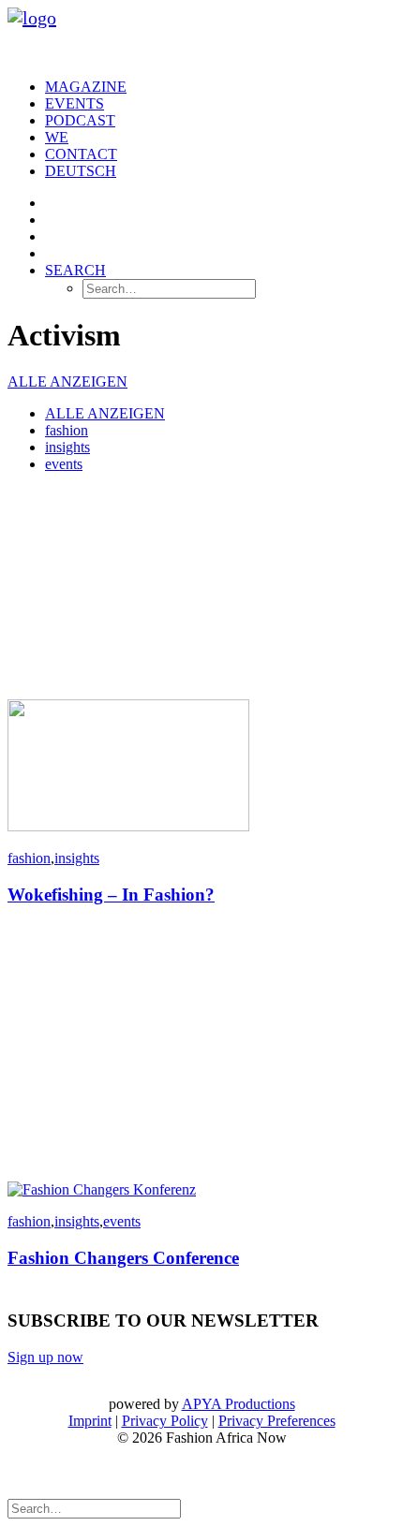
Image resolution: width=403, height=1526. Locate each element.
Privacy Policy (165, 1421)
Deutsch (80, 171)
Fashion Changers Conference (123, 1258)
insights (67, 447)
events (63, 464)
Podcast (80, 120)
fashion (66, 430)
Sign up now (45, 1357)
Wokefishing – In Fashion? (111, 894)
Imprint (90, 1421)
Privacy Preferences (277, 1421)
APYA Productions (238, 1404)
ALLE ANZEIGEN (67, 381)
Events (74, 103)
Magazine (86, 87)
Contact (81, 154)
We (56, 137)
